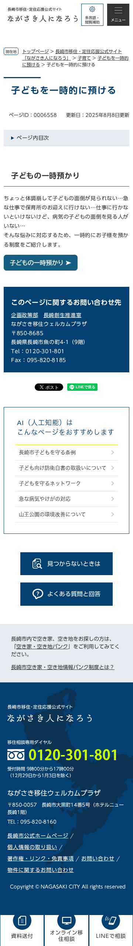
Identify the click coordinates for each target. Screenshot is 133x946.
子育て (84, 58)
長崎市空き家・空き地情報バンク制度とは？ (63, 667)
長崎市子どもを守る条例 (47, 452)
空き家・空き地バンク (42, 646)
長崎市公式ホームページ (37, 835)
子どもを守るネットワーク (50, 483)
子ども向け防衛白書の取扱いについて (62, 468)
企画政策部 (24, 315)
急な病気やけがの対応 (45, 499)
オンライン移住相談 (66, 936)
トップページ (35, 51)
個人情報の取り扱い (32, 847)
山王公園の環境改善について (52, 514)
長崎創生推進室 (63, 315)
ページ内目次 (33, 137)
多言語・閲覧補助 (92, 20)
